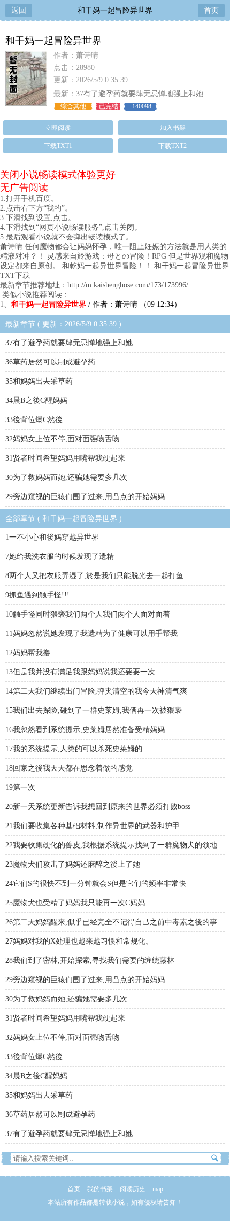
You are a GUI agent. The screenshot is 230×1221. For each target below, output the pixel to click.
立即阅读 (58, 127)
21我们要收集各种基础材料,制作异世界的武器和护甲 (92, 826)
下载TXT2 (172, 146)
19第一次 (20, 787)
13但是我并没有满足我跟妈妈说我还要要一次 (80, 672)
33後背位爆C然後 (34, 420)
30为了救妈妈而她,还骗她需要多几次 (66, 477)
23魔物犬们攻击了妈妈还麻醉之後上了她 (72, 864)
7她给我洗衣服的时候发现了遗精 (59, 557)
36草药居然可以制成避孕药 (50, 362)
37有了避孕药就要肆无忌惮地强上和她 (139, 94)
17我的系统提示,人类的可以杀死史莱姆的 (73, 749)
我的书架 (100, 1189)
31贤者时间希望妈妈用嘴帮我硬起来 (65, 458)
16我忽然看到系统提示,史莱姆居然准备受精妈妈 (85, 730)
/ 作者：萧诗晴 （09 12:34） (96, 304)
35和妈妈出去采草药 (39, 381)
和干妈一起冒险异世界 (115, 10)
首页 (211, 10)
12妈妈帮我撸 (27, 653)
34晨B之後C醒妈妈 (36, 400)
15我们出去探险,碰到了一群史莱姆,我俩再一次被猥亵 (93, 710)
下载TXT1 (58, 146)
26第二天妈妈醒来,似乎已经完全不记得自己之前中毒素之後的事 (111, 922)
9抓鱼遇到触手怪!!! (37, 595)
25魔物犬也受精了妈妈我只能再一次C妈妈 (75, 903)
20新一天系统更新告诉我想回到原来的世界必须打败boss (97, 807)
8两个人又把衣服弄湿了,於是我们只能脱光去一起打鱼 (94, 576)
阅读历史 (132, 1189)
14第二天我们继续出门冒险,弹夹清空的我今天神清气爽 (96, 691)
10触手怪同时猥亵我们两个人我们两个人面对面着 (87, 614)
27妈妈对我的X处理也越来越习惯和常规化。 (79, 941)
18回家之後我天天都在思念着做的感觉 (69, 768)
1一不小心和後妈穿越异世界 (52, 537)
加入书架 (173, 127)
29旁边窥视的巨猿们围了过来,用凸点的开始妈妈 (85, 497)
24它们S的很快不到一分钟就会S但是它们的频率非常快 (95, 884)
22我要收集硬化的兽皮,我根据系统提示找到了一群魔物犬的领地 (111, 845)
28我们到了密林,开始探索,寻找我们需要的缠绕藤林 (89, 960)
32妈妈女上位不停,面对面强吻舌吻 (62, 439)
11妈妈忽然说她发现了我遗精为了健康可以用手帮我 (91, 633)
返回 (18, 10)
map (157, 1189)
